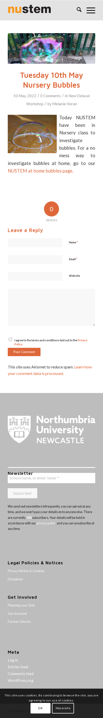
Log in (13, 660)
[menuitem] (77, 10)
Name (73, 242)
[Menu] (88, 10)
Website (74, 275)
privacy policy (46, 523)
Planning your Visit (21, 605)
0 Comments (50, 95)
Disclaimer (15, 579)
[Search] (77, 10)
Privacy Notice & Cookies (26, 571)
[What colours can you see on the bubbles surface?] (51, 48)
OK (40, 708)
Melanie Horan (64, 103)
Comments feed (21, 673)
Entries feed (18, 667)
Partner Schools (19, 622)
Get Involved (17, 614)
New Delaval (79, 95)
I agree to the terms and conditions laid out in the (51, 342)
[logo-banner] (43, 10)
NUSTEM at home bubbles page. (41, 171)
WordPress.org (21, 680)
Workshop (35, 103)
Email (73, 259)
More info (63, 708)
